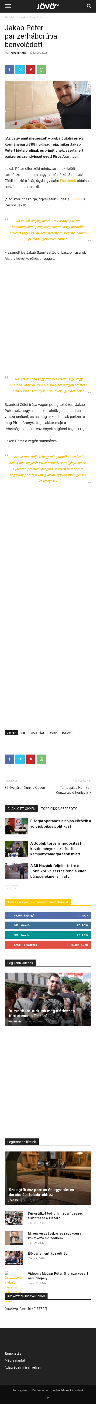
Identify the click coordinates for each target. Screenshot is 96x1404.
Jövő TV (13, 1200)
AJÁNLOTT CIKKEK (21, 809)
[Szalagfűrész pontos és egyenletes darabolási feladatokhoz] (48, 1178)
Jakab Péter (37, 732)
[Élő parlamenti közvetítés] (14, 1258)
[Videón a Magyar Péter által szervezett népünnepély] (14, 1287)
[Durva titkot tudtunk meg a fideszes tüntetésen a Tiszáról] (48, 999)
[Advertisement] (48, 316)
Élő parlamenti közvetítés (47, 1253)
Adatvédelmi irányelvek (23, 1367)
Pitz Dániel (15, 1021)
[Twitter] (20, 69)
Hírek (21, 17)
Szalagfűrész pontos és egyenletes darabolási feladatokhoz (41, 1192)
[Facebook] (9, 69)
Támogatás (13, 1353)
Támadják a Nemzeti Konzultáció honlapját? (73, 790)
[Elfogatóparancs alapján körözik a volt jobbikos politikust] (16, 826)
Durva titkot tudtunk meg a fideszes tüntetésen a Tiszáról (42, 1013)
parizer (66, 732)
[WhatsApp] (41, 69)
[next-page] (15, 888)
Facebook (67, 180)
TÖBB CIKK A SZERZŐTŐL (60, 809)
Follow (82, 925)
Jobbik (53, 732)
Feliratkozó (79, 944)
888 (23, 732)
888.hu (76, 199)
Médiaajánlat (15, 1360)
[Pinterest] (30, 69)
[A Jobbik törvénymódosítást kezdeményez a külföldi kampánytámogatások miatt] (16, 849)
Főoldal (9, 17)
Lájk (85, 915)
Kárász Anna (18, 52)
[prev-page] (7, 888)
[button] (7, 6)
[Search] (89, 6)
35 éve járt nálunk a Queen (25, 788)
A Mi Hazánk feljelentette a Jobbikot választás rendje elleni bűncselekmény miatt (58, 871)
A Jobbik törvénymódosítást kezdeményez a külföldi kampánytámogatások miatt (55, 848)
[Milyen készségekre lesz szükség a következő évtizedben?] (14, 1238)
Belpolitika (36, 17)
